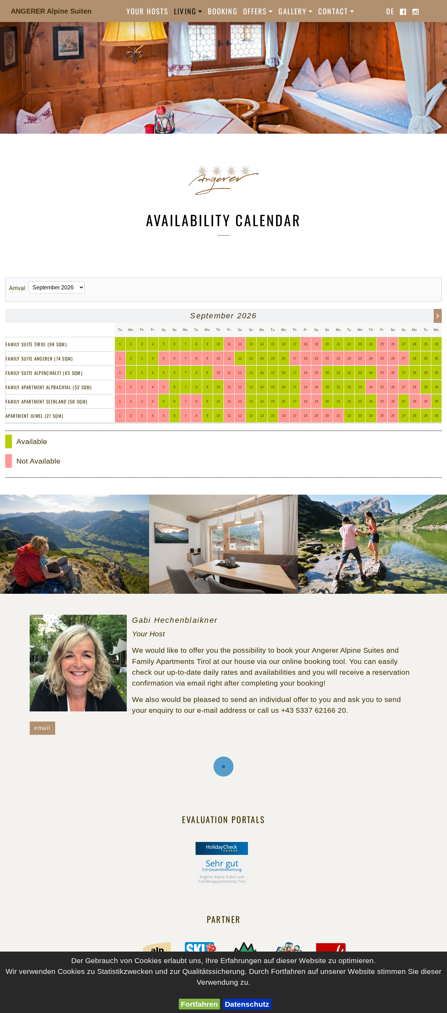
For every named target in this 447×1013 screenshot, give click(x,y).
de (390, 11)
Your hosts (147, 11)
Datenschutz (247, 1004)
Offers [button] (255, 11)
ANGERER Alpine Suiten (51, 11)
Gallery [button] (292, 11)
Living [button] (185, 11)
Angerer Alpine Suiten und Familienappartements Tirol (221, 879)
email (42, 728)
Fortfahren (199, 1004)
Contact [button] (333, 11)
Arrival (17, 288)
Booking (222, 11)
